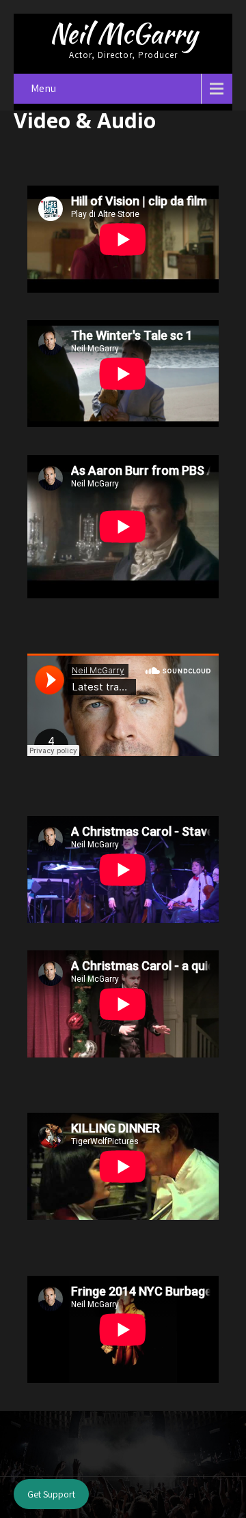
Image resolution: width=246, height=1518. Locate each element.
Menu (43, 88)
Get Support (51, 1494)
